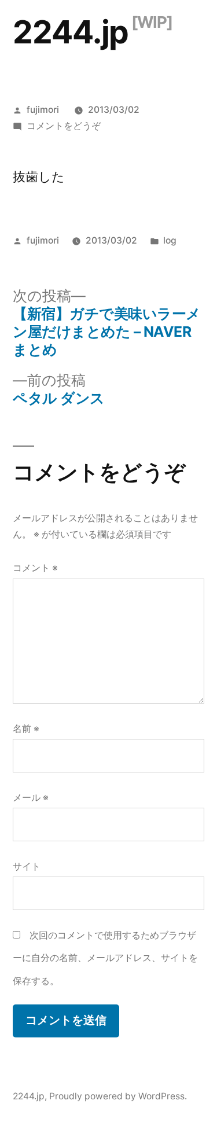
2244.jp (70, 32)
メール (31, 797)
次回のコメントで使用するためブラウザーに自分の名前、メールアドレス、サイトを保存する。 (105, 958)
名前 (26, 728)
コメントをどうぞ (64, 125)
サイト (27, 866)
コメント (35, 567)
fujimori (43, 109)
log (169, 240)
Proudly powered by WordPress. (118, 1096)
